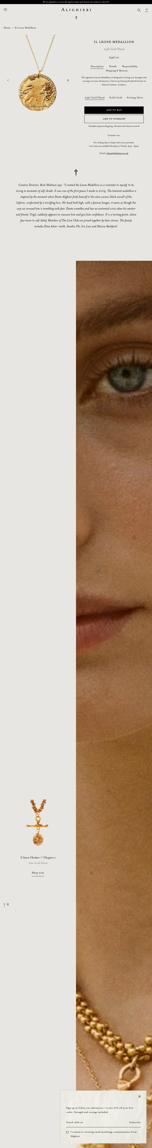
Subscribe (135, 1122)
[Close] (139, 1096)
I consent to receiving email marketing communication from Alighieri (103, 1134)
